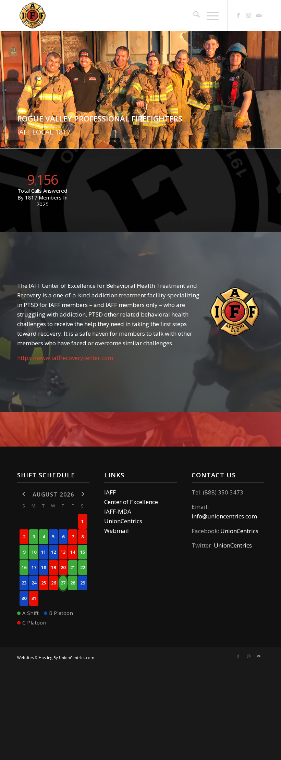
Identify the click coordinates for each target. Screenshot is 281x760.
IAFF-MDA (117, 511)
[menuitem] (193, 15)
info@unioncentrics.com (224, 516)
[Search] (193, 15)
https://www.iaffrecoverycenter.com (65, 358)
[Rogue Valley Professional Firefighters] (32, 15)
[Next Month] (82, 494)
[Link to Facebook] (238, 15)
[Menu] (209, 15)
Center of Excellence (131, 502)
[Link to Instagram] (248, 15)
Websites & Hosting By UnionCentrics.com (55, 657)
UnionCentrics (123, 521)
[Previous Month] (24, 494)
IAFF (110, 492)
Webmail (116, 530)
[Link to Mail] (259, 15)
